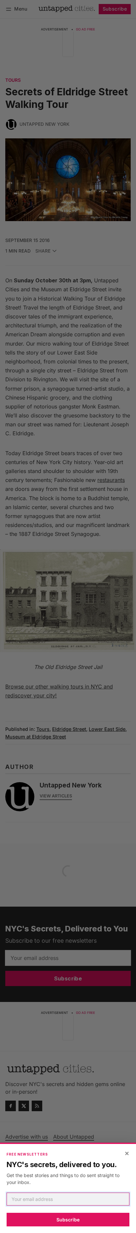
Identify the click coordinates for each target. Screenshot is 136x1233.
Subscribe (68, 1219)
